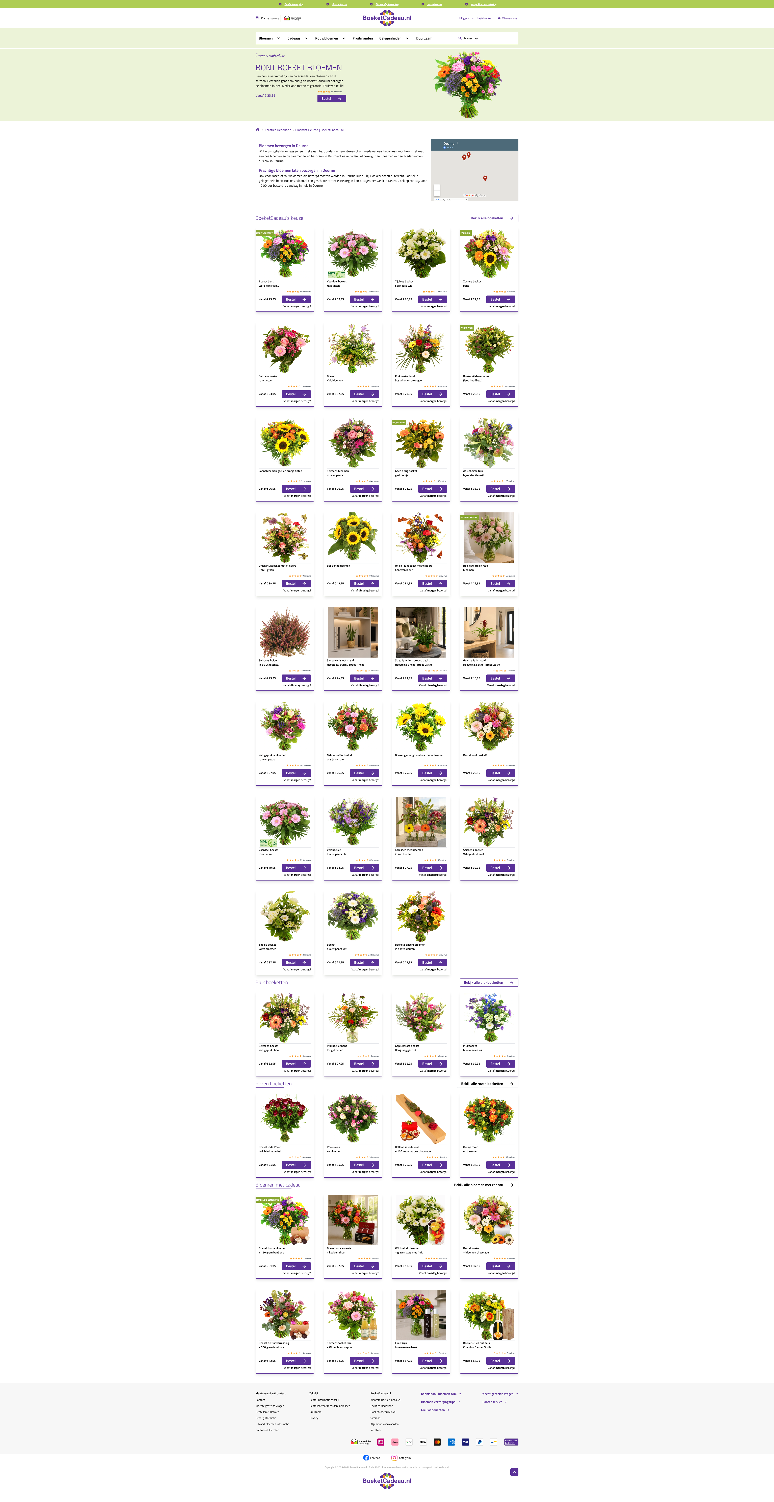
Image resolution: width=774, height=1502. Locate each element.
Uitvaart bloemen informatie (272, 1424)
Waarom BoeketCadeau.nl (385, 1400)
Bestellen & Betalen (267, 1412)
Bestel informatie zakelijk (324, 1400)
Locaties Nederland (278, 129)
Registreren (484, 18)
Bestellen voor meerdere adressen (329, 1406)
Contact (260, 1400)
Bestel (326, 98)
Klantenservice (492, 1401)
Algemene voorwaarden (384, 1424)
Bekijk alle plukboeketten (483, 982)
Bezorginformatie (266, 1418)
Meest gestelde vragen (498, 1393)
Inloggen (464, 18)
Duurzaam (315, 1412)
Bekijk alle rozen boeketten (482, 1083)
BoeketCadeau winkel (383, 1412)
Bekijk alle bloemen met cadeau (478, 1185)
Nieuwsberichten (433, 1409)
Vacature (375, 1430)
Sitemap (375, 1418)
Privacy (313, 1418)
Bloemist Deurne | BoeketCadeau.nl (319, 129)
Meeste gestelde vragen (270, 1406)
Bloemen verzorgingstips (438, 1401)
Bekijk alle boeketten (487, 218)
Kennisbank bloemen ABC (439, 1393)
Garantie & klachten (267, 1430)
